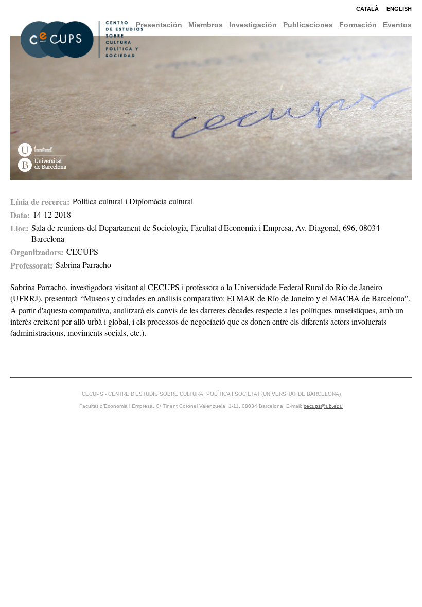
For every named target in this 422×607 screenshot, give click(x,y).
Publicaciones (308, 25)
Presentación (159, 25)
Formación (358, 25)
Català (367, 9)
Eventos (397, 25)
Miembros (205, 25)
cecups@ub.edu (323, 406)
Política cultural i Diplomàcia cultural (133, 200)
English (399, 9)
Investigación (253, 25)
